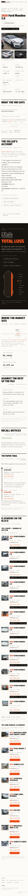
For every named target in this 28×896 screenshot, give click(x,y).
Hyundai (3, 880)
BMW (19, 880)
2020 (9, 10)
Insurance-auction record (9, 8)
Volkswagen (9, 882)
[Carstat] (5, 2)
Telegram (20, 892)
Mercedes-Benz (13, 880)
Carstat (3, 885)
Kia (7, 880)
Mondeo (3, 10)
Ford (21, 8)
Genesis (3, 882)
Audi (22, 880)
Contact (22, 1)
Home (12, 1)
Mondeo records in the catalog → (11, 717)
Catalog (16, 1)
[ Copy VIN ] (14, 126)
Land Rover (16, 882)
